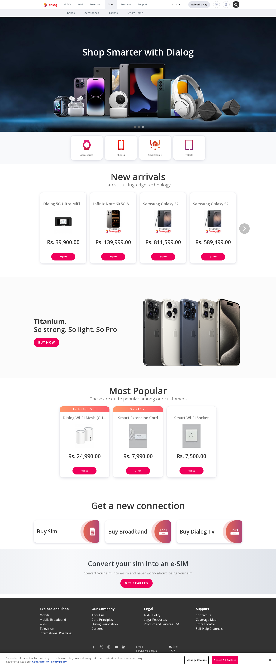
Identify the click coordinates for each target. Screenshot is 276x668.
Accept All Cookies (225, 660)
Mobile (68, 4)
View (63, 257)
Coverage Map (206, 620)
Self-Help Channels (209, 629)
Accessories (91, 13)
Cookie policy (40, 661)
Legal (148, 608)
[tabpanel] (138, 74)
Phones (70, 13)
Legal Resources (155, 620)
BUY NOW (46, 342)
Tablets (113, 13)
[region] (138, 660)
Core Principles (102, 620)
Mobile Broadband (53, 620)
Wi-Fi (80, 4)
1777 (172, 650)
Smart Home (135, 13)
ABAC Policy (152, 615)
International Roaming (56, 633)
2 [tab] (139, 127)
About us (98, 615)
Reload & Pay (199, 4)
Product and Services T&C (162, 624)
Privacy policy (58, 661)
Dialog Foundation (105, 624)
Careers (97, 629)
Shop (111, 4)
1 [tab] (135, 127)
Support (142, 4)
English (175, 4)
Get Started (136, 583)
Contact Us (203, 615)
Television (95, 4)
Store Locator (205, 624)
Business (126, 4)
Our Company (103, 608)
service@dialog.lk (146, 650)
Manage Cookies (196, 660)
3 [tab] (143, 127)
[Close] (270, 660)
